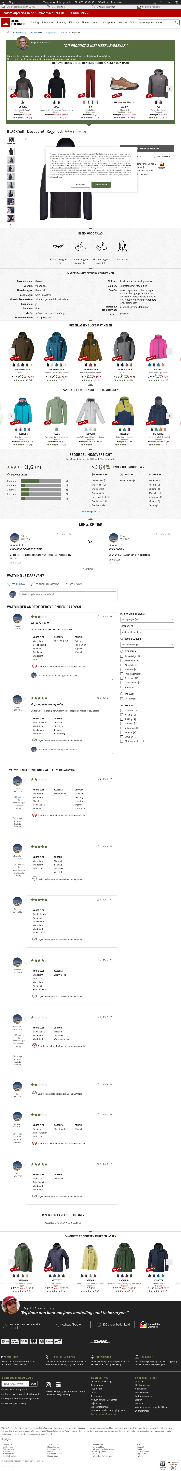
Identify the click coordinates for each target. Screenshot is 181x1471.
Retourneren (96, 1396)
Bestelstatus (96, 1385)
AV (91, 1403)
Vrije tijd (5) (154, 484)
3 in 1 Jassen (53, 1444)
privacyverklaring (56, 177)
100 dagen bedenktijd (106, 7)
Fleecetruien (52, 1456)
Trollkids (139, 1456)
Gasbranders (8, 1449)
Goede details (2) (100, 505)
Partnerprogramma (144, 1396)
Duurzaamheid (142, 1410)
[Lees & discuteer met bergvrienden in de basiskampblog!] (60, 1385)
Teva (138, 1444)
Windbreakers (9, 1453)
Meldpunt (139, 1403)
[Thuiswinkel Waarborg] (150, 1324)
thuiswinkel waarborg (150, 7)
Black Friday (8, 1447)
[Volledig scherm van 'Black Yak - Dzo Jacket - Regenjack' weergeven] (26, 139)
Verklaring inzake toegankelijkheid (151, 1407)
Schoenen (47, 22)
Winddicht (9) (98, 489)
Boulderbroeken (9, 1456)
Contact (94, 1392)
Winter (96, 22)
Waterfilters (8, 1451)
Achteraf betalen (58, 7)
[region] (91, 169)
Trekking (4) (154, 489)
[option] (59, 251)
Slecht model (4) (128, 480)
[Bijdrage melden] (70, 534)
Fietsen (86, 22)
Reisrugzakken (98, 1447)
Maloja (139, 1449)
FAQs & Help (96, 1388)
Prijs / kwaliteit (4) (101, 497)
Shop (3, 2)
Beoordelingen (132, 638)
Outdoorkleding (19, 32)
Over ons (139, 1381)
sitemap (9, 1461)
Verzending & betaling (100, 1381)
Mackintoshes (53, 1447)
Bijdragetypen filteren (132, 613)
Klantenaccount (142, 1385)
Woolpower (141, 1453)
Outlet (133, 22)
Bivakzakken (97, 1453)
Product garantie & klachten (103, 1399)
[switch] (173, 1468)
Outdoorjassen (36, 32)
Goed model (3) (99, 501)
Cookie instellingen (99, 1406)
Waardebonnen (142, 1392)
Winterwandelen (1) (134, 741)
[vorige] (11, 89)
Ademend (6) (98, 493)
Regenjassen (51, 32)
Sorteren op (126, 626)
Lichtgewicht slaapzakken (103, 1449)
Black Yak (15, 131)
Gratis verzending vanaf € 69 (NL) (21, 7)
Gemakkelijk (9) (99, 480)
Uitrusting (61, 22)
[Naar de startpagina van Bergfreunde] (14, 22)
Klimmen (74, 22)
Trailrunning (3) (155, 497)
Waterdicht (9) (99, 484)
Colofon (138, 1399)
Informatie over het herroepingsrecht (108, 1410)
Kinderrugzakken (99, 1451)
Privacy (98, 1403)
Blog (11, 2)
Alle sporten (109, 22)
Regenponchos (53, 1449)
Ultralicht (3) (154, 493)
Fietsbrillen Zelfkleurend (102, 1456)
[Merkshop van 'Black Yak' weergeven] (11, 140)
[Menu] (178, 1461)
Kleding (34, 22)
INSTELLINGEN (80, 185)
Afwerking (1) (131, 687)
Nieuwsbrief (140, 1388)
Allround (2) (154, 501)
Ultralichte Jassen (55, 1453)
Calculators (7, 1444)
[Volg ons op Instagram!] (50, 1385)
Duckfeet (140, 1447)
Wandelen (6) (155, 480)
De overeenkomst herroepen (103, 1414)
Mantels (50, 1451)
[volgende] (169, 89)
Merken (122, 22)
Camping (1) (154, 505)
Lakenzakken (97, 1444)
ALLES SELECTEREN (101, 185)
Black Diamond (142, 1451)
